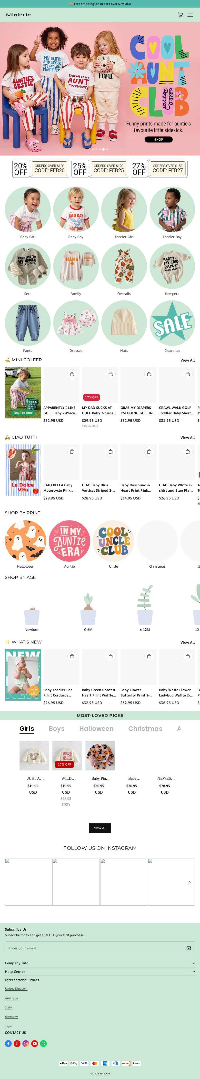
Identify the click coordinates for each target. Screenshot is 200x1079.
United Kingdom (16, 988)
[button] (190, 15)
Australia (11, 998)
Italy (8, 1007)
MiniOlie (105, 1073)
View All (187, 360)
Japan (9, 1026)
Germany (11, 1017)
